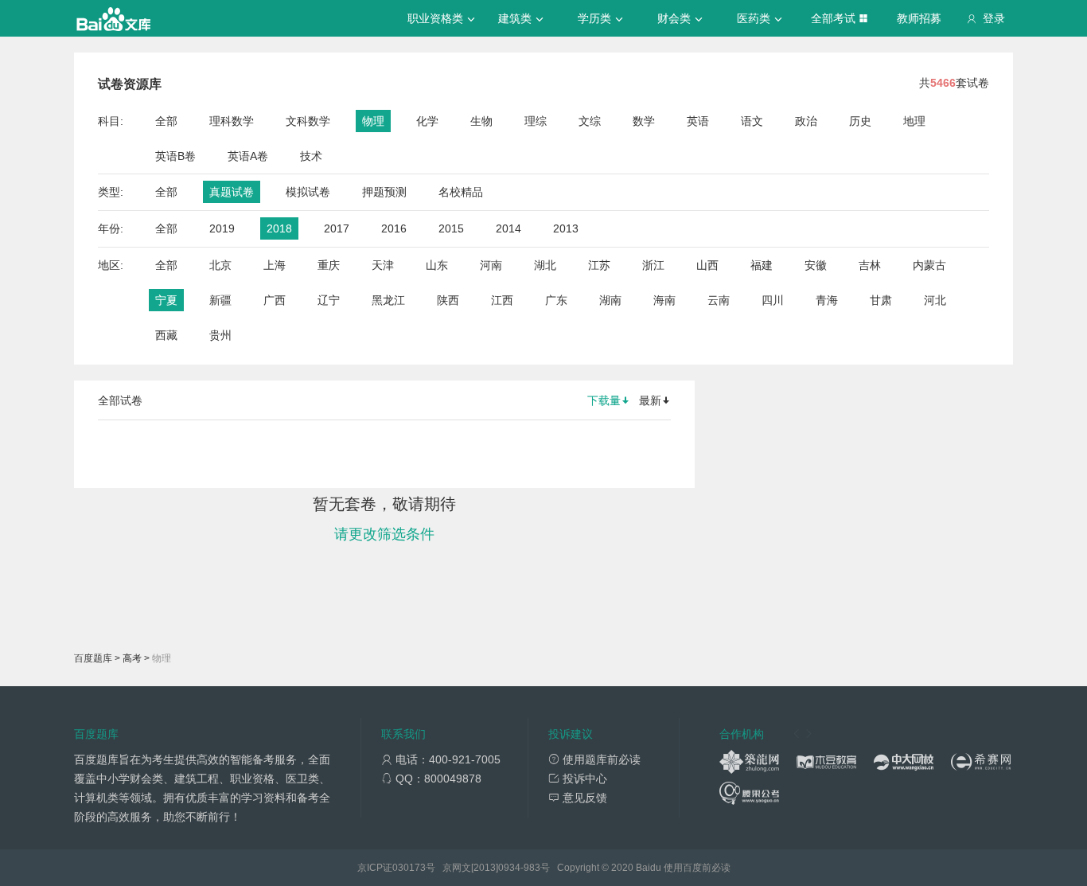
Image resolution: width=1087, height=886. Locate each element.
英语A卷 (248, 156)
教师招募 (919, 18)
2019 (222, 228)
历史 (860, 121)
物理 (373, 121)
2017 (336, 228)
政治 (806, 121)
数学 (644, 121)
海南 (664, 300)
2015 (451, 228)
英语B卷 (175, 156)
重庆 (329, 265)
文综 (590, 121)
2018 (279, 228)
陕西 (448, 300)
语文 (752, 121)
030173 (409, 867)
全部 (166, 121)
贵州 (220, 335)
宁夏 (166, 300)
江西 (502, 300)
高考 (132, 658)
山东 (437, 265)
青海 (827, 300)
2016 (394, 228)
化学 (427, 121)
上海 (274, 265)
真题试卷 (231, 191)
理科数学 (231, 121)
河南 (491, 265)
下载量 (604, 400)
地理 (914, 121)
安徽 (816, 265)
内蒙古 (929, 265)
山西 (707, 265)
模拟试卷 (308, 191)
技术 (311, 156)
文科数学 (308, 121)
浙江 (653, 265)
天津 (383, 265)
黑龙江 (388, 300)
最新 (650, 400)
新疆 (220, 300)
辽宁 (329, 300)
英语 (698, 121)
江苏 (599, 265)
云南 (718, 300)
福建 (761, 265)
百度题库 (93, 658)
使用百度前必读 (697, 867)
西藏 (166, 335)
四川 (773, 300)
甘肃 (881, 300)
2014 (508, 228)
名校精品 (460, 191)
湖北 (545, 265)
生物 (481, 121)
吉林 (870, 265)
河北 (935, 300)
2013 (566, 228)
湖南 (610, 300)
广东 (556, 300)
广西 (274, 300)
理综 (535, 121)
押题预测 (384, 191)
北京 (220, 265)
